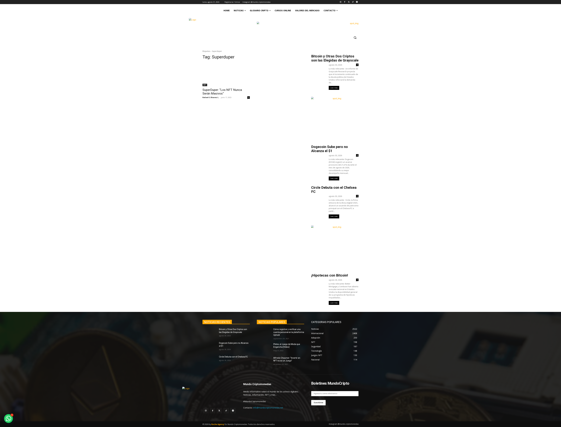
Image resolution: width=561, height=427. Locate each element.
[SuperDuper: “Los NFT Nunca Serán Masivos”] (226, 74)
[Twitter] (348, 2)
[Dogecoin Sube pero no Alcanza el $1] (209, 347)
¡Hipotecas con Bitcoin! (329, 275)
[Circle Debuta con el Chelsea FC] (209, 360)
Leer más (334, 88)
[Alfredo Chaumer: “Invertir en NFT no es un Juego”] (264, 362)
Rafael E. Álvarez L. (210, 97)
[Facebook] (344, 2)
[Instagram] (340, 2)
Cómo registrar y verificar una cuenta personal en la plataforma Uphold (288, 332)
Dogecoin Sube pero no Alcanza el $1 (329, 149)
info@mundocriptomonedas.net (268, 407)
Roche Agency (217, 424)
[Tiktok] (352, 2)
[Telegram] (357, 2)
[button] (355, 37)
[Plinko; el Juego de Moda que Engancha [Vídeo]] (264, 348)
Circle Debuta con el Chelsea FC (233, 357)
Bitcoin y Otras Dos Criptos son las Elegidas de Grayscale (335, 58)
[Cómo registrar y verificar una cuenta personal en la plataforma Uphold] (264, 333)
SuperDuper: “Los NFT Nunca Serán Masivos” (222, 91)
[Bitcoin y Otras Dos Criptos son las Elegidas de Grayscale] (209, 333)
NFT (204, 85)
